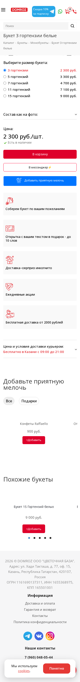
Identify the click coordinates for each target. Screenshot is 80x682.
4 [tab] (45, 538)
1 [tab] (29, 538)
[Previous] (11, 55)
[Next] (69, 55)
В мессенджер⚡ (40, 167)
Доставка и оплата (40, 603)
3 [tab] (40, 538)
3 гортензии (18, 70)
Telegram (27, 636)
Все (9, 401)
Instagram (50, 636)
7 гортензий (18, 83)
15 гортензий (19, 96)
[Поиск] (72, 26)
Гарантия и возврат (40, 609)
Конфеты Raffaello (34, 424)
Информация (40, 595)
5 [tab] (50, 538)
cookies (24, 671)
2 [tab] (34, 538)
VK (38, 636)
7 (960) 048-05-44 (39, 657)
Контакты (40, 615)
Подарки (29, 401)
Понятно (56, 668)
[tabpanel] (33, 514)
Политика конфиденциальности (40, 622)
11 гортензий (19, 89)
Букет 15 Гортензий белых (34, 507)
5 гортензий (18, 76)
